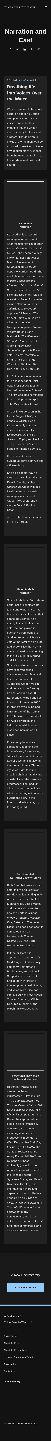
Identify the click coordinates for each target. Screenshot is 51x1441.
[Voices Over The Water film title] (20, 6)
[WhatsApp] (31, 49)
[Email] (38, 49)
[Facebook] (10, 49)
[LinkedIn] (24, 49)
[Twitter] (17, 49)
